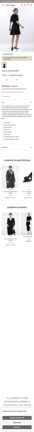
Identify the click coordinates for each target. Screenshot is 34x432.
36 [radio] (7, 79)
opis (3, 102)
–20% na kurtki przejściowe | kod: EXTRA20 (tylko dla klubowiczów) (17, 1)
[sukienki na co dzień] (2, 54)
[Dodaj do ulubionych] (18, 167)
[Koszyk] (31, 5)
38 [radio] (17, 79)
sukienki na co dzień (8, 54)
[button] (18, 50)
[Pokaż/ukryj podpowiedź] (25, 89)
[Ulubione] (28, 5)
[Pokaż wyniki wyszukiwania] (22, 5)
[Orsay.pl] (10, 5)
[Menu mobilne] (3, 5)
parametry (5, 147)
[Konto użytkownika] (25, 5)
